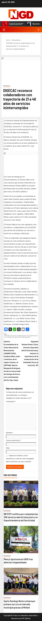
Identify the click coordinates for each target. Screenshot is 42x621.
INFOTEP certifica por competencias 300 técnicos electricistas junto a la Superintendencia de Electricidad (21, 517)
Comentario (11, 402)
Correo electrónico (13, 440)
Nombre (9, 433)
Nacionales (6, 86)
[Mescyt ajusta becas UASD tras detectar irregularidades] (21, 539)
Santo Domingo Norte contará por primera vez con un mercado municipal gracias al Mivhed (19, 604)
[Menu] (4, 29)
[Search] (38, 30)
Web (7, 448)
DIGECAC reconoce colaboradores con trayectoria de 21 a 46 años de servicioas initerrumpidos (20, 336)
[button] (4, 29)
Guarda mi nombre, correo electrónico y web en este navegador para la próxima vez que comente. (20, 459)
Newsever (15, 618)
